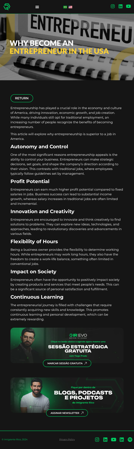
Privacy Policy (67, 439)
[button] (37, 7)
